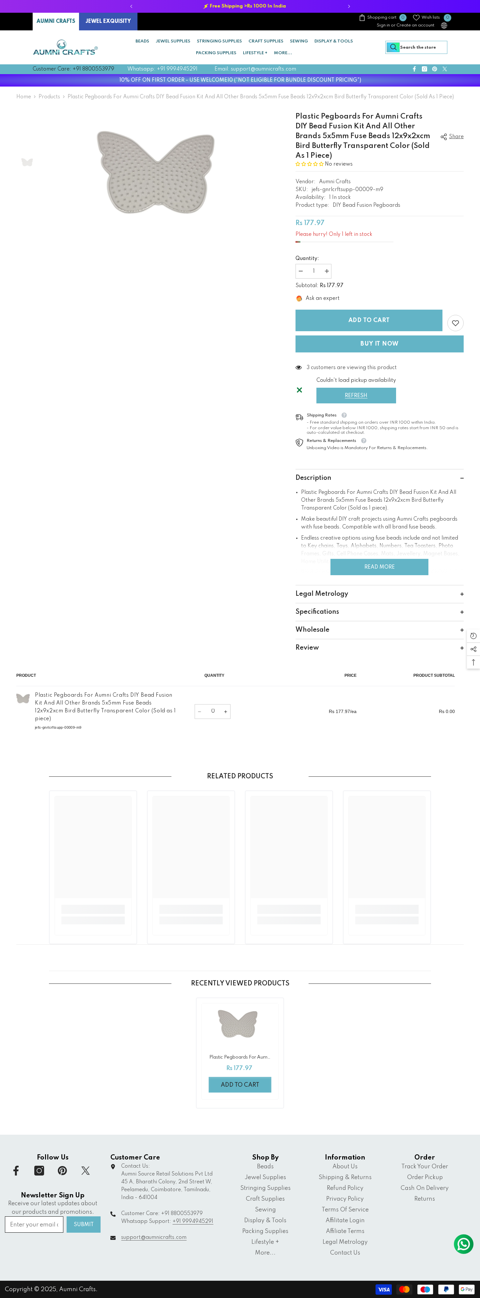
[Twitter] (444, 69)
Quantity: (307, 258)
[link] (455, 323)
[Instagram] (424, 69)
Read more (379, 567)
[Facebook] (414, 69)
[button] (310, 164)
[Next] (349, 6)
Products (49, 97)
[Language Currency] (444, 25)
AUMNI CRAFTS (56, 21)
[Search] (416, 47)
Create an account (415, 25)
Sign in (383, 25)
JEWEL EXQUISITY (108, 21)
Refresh (356, 395)
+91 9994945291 (192, 1221)
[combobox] (416, 47)
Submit (84, 1224)
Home (23, 97)
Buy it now (379, 344)
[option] (240, 6)
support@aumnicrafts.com (153, 1237)
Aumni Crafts (335, 182)
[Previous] (131, 6)
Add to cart (369, 320)
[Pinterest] (434, 69)
